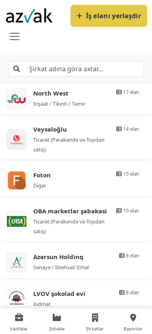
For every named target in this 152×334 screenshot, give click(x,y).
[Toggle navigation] (14, 36)
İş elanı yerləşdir (113, 15)
